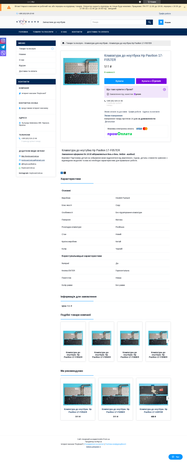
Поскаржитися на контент (94, 444)
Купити (119, 81)
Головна (23, 32)
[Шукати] (149, 22)
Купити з (146, 81)
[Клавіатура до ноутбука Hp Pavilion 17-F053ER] (101, 335)
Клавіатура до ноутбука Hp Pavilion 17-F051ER (73, 354)
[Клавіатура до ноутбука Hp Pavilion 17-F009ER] (116, 392)
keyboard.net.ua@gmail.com (33, 160)
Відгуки (22, 65)
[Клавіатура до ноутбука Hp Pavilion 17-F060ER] (130, 335)
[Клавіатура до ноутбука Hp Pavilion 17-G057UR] (153, 392)
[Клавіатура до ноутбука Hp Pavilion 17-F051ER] (73, 335)
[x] (65, 173)
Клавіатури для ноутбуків (96, 43)
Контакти (77, 32)
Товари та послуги (43, 32)
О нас (64, 32)
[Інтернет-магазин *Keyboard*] (28, 25)
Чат (177, 457)
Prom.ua (106, 439)
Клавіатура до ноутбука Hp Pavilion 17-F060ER (130, 354)
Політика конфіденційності (115, 444)
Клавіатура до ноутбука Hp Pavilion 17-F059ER (158, 354)
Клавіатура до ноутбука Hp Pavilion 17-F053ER (101, 354)
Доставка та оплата (98, 32)
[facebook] (62, 173)
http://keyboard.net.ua (30, 156)
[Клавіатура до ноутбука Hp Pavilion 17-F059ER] (158, 335)
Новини (22, 54)
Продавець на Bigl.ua (93, 442)
